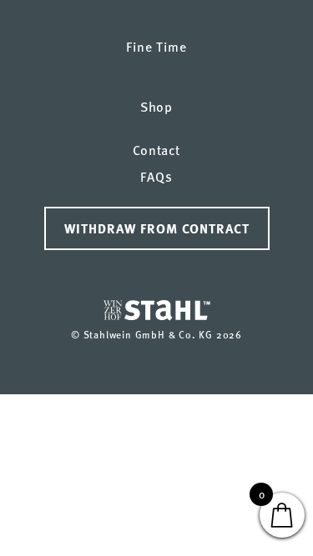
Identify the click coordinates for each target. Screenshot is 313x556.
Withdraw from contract (157, 228)
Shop (157, 106)
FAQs (156, 176)
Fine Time (156, 46)
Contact (156, 149)
